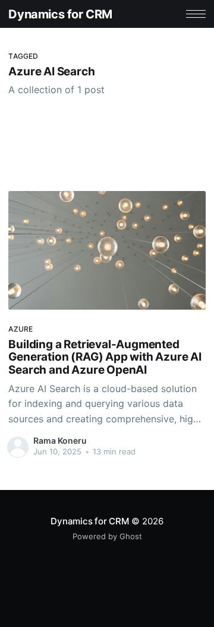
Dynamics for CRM (60, 14)
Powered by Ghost (107, 536)
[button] (196, 14)
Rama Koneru (60, 440)
